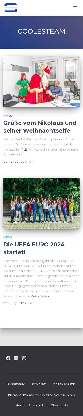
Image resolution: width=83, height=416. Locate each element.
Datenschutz (64, 384)
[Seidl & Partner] (12, 7)
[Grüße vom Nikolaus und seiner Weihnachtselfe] (41, 81)
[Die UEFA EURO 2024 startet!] (41, 203)
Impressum (16, 384)
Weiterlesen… (41, 296)
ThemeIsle (60, 405)
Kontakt (39, 384)
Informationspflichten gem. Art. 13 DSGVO (41, 395)
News (7, 115)
